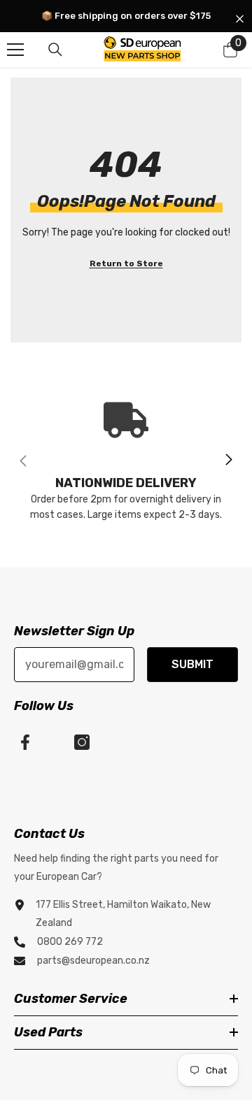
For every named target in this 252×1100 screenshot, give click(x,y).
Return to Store (126, 263)
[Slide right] (228, 460)
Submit (193, 664)
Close (239, 19)
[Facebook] (25, 742)
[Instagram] (82, 742)
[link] (126, 460)
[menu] (15, 49)
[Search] (55, 49)
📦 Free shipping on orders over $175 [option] (126, 15)
